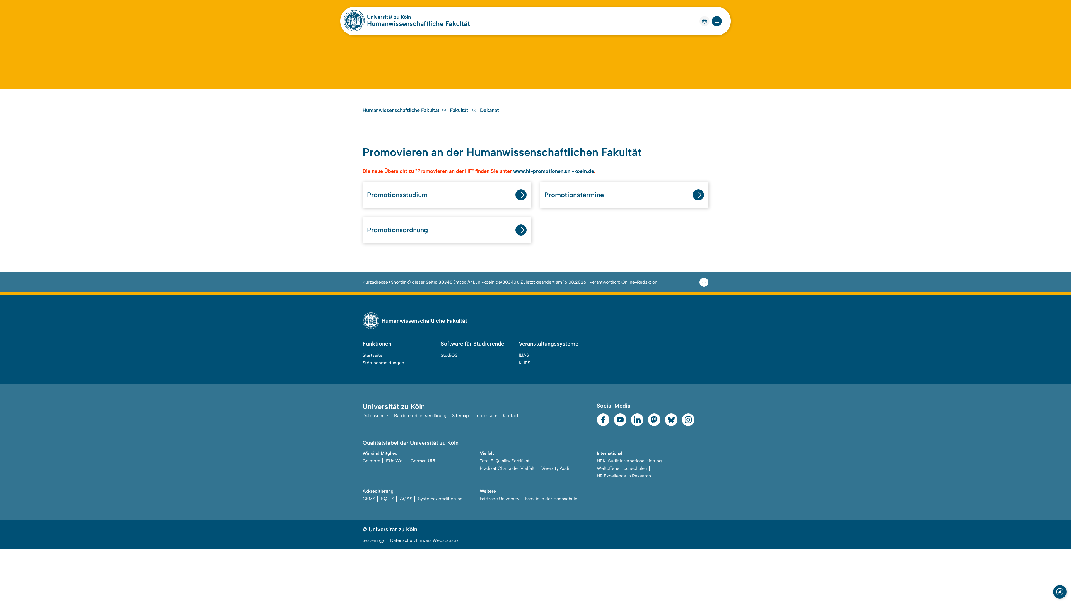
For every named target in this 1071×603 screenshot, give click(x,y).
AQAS (406, 498)
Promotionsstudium (397, 195)
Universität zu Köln (389, 17)
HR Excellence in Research (624, 475)
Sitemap (460, 415)
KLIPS (524, 362)
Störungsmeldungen (383, 362)
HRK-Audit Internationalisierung (629, 460)
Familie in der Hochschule (551, 498)
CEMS (369, 498)
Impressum (485, 415)
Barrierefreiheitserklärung (420, 415)
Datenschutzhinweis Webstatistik (424, 540)
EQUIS (387, 498)
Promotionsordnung (397, 230)
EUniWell (395, 460)
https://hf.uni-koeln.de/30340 (485, 282)
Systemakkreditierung (440, 498)
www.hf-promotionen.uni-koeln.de (553, 171)
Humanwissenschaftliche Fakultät (418, 24)
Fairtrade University (499, 498)
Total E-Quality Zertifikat (505, 460)
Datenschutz (376, 415)
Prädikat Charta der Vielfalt (507, 468)
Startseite (372, 355)
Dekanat (489, 110)
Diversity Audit (556, 468)
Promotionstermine (574, 195)
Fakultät (460, 110)
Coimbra (371, 460)
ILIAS (524, 355)
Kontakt (510, 415)
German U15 (423, 460)
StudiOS (449, 355)
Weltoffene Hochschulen (622, 468)
